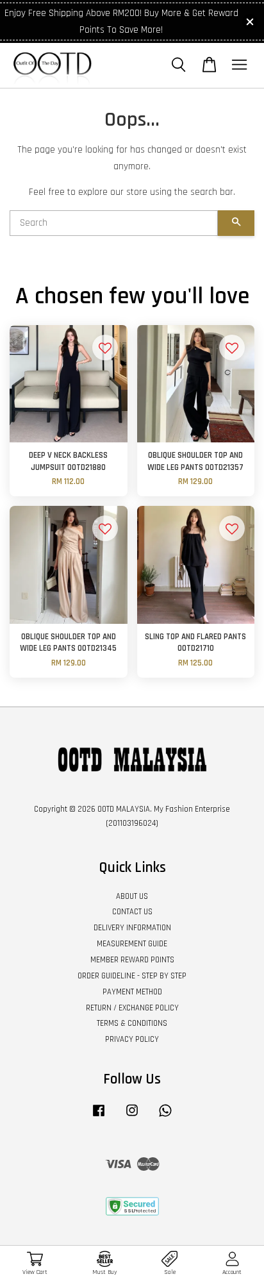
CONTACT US (132, 912)
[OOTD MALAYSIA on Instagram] (132, 1117)
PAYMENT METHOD (132, 992)
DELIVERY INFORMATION (132, 928)
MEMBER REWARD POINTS (132, 960)
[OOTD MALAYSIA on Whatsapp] (165, 1117)
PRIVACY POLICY (132, 1039)
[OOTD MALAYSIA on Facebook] (99, 1117)
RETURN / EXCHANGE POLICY (132, 1008)
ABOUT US (132, 896)
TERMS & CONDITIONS (132, 1023)
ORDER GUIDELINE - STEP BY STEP (132, 976)
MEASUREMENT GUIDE (132, 944)
